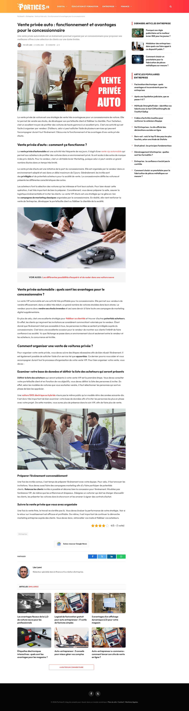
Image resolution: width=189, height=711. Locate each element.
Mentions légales (131, 702)
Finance (125, 6)
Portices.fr (21, 16)
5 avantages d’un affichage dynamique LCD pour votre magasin (105, 619)
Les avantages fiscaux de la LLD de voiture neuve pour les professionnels (32, 619)
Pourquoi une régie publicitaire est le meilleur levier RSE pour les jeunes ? (158, 33)
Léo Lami (29, 45)
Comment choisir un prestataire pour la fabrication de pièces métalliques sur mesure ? (157, 61)
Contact (121, 702)
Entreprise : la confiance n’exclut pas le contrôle (152, 162)
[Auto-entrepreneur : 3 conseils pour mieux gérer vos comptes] (71, 637)
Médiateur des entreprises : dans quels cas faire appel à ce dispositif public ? (158, 46)
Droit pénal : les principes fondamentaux (153, 145)
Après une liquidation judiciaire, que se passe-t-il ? (151, 98)
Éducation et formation (85, 6)
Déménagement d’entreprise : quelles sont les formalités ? (151, 153)
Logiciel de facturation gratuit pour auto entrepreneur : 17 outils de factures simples (71, 619)
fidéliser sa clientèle (75, 318)
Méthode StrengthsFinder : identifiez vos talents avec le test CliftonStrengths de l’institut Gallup (153, 108)
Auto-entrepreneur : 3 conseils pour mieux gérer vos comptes (69, 652)
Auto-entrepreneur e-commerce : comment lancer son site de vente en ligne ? (108, 654)
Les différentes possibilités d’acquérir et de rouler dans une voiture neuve (78, 277)
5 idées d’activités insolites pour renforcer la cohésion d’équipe (148, 119)
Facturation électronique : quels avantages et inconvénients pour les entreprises (150, 87)
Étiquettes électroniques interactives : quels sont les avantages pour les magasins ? (32, 654)
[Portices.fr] (33, 6)
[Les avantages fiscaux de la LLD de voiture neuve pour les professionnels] (34, 603)
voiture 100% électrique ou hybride (39, 395)
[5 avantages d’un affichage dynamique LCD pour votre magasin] (109, 603)
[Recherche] (170, 6)
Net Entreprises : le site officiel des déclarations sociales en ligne (150, 128)
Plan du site (112, 702)
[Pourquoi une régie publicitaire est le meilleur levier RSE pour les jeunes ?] (138, 32)
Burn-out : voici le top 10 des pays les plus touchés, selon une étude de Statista (153, 138)
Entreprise (108, 6)
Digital (61, 6)
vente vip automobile (111, 151)
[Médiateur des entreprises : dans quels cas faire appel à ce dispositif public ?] (138, 46)
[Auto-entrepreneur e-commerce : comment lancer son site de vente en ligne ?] (109, 637)
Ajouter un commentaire (71, 667)
